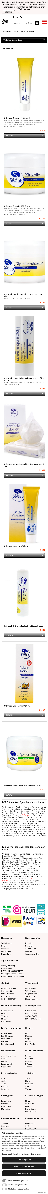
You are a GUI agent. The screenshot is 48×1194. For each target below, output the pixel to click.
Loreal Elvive (6, 1101)
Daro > (41, 813)
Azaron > (36, 809)
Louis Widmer (27, 872)
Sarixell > (33, 829)
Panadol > (6, 825)
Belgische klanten (32, 993)
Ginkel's (4, 1013)
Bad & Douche (7, 1036)
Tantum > (6, 833)
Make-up (4, 1041)
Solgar (27, 1039)
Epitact (38, 862)
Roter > (5, 829)
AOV (3, 1078)
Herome (37, 866)
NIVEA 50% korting (33, 1019)
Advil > (5, 807)
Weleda (25, 886)
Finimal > (21, 817)
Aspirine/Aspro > (23, 807)
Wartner (6, 886)
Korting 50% (7, 1095)
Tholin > (37, 831)
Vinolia (33, 884)
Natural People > (11, 823)
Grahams (18, 866)
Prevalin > (36, 825)
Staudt (13, 880)
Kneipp (4, 1058)
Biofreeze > (25, 811)
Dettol (5, 862)
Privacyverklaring (8, 966)
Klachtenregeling (32, 954)
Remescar (7, 878)
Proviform (5, 1089)
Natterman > (31, 821)
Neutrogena (30, 1123)
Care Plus (38, 858)
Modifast (29, 1036)
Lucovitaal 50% (7, 1064)
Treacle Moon (8, 882)
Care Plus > (21, 813)
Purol (39, 876)
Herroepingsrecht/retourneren (13, 976)
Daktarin (14, 864)
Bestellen (29, 943)
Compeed (6, 860)
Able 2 (3, 1084)
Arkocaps (6, 854)
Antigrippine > (14, 809)
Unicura (7, 884)
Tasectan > (28, 831)
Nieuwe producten (34, 1050)
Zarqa (5, 888)
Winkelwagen (6, 943)
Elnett (27, 1106)
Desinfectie (30, 1044)
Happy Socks (6, 1066)
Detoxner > (32, 813)
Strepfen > (17, 831)
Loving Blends (30, 1112)
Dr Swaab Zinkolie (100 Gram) (17, 206)
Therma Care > (17, 833)
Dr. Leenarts (13, 872)
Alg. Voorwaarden (9, 960)
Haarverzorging (7, 1033)
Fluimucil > (12, 817)
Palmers (31, 876)
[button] (44, 21)
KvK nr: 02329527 (8, 999)
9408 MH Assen (7, 993)
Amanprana (29, 1066)
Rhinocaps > (39, 827)
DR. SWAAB (30, 31)
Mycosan (18, 874)
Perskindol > (18, 827)
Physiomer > (33, 823)
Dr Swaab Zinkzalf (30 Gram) (17, 118)
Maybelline (5, 1109)
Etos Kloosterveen (8, 988)
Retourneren (30, 948)
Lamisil (30, 870)
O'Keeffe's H (18, 876)
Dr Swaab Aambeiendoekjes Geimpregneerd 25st (24, 465)
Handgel (29, 1028)
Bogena (5, 858)
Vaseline (24, 884)
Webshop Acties (33, 1005)
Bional (5, 856)
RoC (16, 878)
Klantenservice (32, 938)
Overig (13, 888)
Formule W (25, 864)
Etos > (4, 817)
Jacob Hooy (31, 868)
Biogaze (15, 858)
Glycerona (7, 866)
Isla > (21, 819)
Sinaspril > (14, 829)
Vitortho (4, 1016)
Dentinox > (6, 815)
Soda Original (33, 880)
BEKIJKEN (9, 135)
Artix (15, 854)
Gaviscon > (32, 817)
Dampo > (17, 815)
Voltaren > (8, 835)
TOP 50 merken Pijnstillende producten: (24, 802)
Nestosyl (6, 876)
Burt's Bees (25, 854)
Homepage (6, 31)
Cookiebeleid (6, 968)
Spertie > (8, 831)
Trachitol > (30, 833)
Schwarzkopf (30, 1011)
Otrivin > (23, 823)
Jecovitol (6, 870)
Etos (23, 862)
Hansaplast (18, 868)
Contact (5, 983)
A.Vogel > (36, 807)
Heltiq (28, 866)
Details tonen (36, 1154)
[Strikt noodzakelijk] (4, 1180)
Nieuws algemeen (32, 999)
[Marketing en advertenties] (4, 1189)
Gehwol (36, 864)
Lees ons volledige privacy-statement (15, 1154)
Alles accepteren (24, 1160)
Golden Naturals (7, 1011)
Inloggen (8, 11)
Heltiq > (15, 819)
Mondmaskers (8, 1050)
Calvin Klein (6, 1106)
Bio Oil (14, 856)
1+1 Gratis (30, 1073)
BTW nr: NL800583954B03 (12, 971)
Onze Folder (6, 951)
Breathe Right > (9, 813)
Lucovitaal (6, 874)
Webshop (5, 948)
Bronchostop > (38, 811)
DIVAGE (28, 1064)
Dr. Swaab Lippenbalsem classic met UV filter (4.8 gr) (24, 379)
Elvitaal (4, 1019)
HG (26, 1033)
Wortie (16, 886)
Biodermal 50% (31, 1013)
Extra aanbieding (9, 1073)
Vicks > (17, 835)
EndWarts (14, 862)
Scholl (21, 880)
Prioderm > (7, 827)
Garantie (28, 951)
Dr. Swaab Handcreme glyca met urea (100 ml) (23, 295)
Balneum (23, 856)
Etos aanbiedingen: (34, 1095)
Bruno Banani (30, 1109)
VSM (41, 884)
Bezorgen (29, 946)
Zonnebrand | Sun (8, 1056)
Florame (4, 1086)
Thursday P (31, 882)
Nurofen (42, 821)
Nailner (35, 874)
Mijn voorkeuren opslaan (24, 1166)
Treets (20, 882)
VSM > (24, 835)
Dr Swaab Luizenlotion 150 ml (17, 706)
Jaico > (27, 819)
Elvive (27, 1101)
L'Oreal (4, 1061)
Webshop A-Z (25, 888)
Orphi (3, 1081)
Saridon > (24, 829)
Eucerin (28, 1056)
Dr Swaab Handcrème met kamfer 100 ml (22, 786)
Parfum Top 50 (31, 1016)
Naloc (27, 874)
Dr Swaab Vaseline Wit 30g (16, 546)
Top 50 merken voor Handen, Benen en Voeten (23, 848)
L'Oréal (28, 1041)
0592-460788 (6, 996)
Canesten (26, 858)
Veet (15, 884)
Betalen (4, 946)
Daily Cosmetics (33, 860)
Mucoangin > (19, 821)
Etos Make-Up (31, 1129)
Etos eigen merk (7, 1044)
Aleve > (11, 807)
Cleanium (29, 1058)
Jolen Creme (19, 870)
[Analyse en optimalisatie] (4, 1185)
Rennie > (28, 827)
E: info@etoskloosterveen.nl (12, 974)
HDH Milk (6, 868)
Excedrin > (37, 815)
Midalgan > (8, 821)
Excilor (30, 862)
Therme (28, 1089)
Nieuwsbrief (6, 954)
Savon (24, 878)
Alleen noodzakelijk (24, 1173)
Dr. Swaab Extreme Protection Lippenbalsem (24, 626)
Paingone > (26, 825)
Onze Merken (30, 988)
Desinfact (18, 860)
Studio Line (29, 1103)
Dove (4, 864)
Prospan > (16, 825)
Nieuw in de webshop (11, 1005)
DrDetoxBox (6, 1021)
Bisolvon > (15, 811)
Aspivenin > (26, 809)
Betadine (37, 854)
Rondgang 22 (6, 991)
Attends (28, 1061)
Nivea (27, 1081)
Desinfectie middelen (11, 1028)
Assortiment (18, 31)
